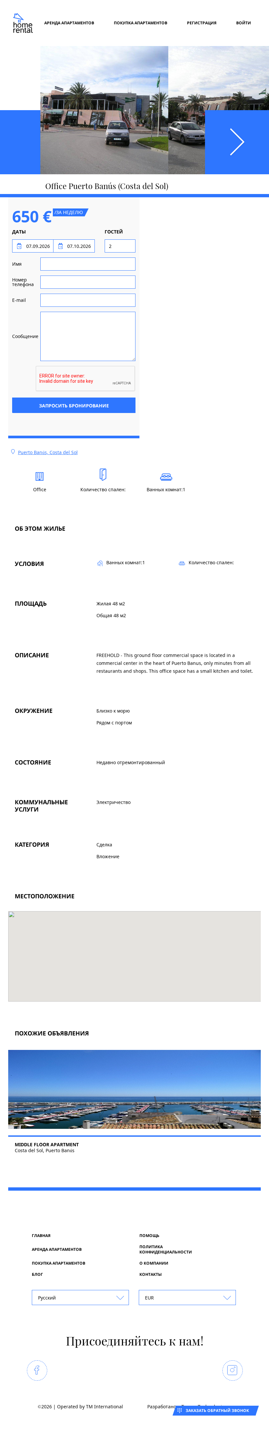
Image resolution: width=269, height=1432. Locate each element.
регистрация (202, 23)
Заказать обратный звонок (217, 1410)
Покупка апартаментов (140, 23)
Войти (243, 23)
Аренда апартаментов (69, 23)
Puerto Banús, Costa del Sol (48, 452)
